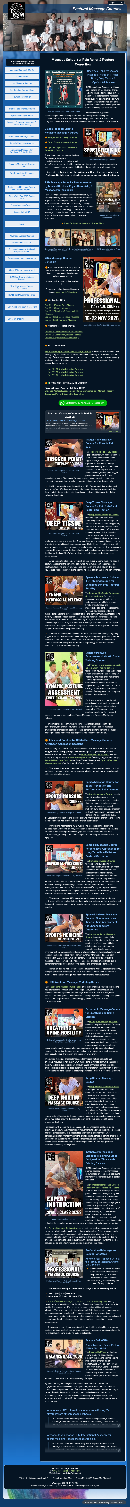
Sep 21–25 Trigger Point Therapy (59, 305)
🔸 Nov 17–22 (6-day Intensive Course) (64, 372)
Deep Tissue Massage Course (62, 142)
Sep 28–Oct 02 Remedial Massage (60, 320)
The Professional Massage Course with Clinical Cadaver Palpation (77, 1301)
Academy (74, 1471)
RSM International (61, 1471)
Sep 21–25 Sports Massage (57, 308)
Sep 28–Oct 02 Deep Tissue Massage (62, 317)
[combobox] (116, 3)
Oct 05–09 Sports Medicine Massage (62, 337)
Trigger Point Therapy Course (62, 137)
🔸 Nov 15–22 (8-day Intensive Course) (64, 369)
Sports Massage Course (101, 794)
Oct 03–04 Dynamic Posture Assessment (64, 331)
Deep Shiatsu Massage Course (104, 1086)
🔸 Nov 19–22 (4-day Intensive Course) (64, 375)
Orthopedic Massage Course (103, 1021)
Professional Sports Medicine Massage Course (68, 351)
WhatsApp (72, 292)
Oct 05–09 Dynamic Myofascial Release (63, 335)
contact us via (60, 292)
